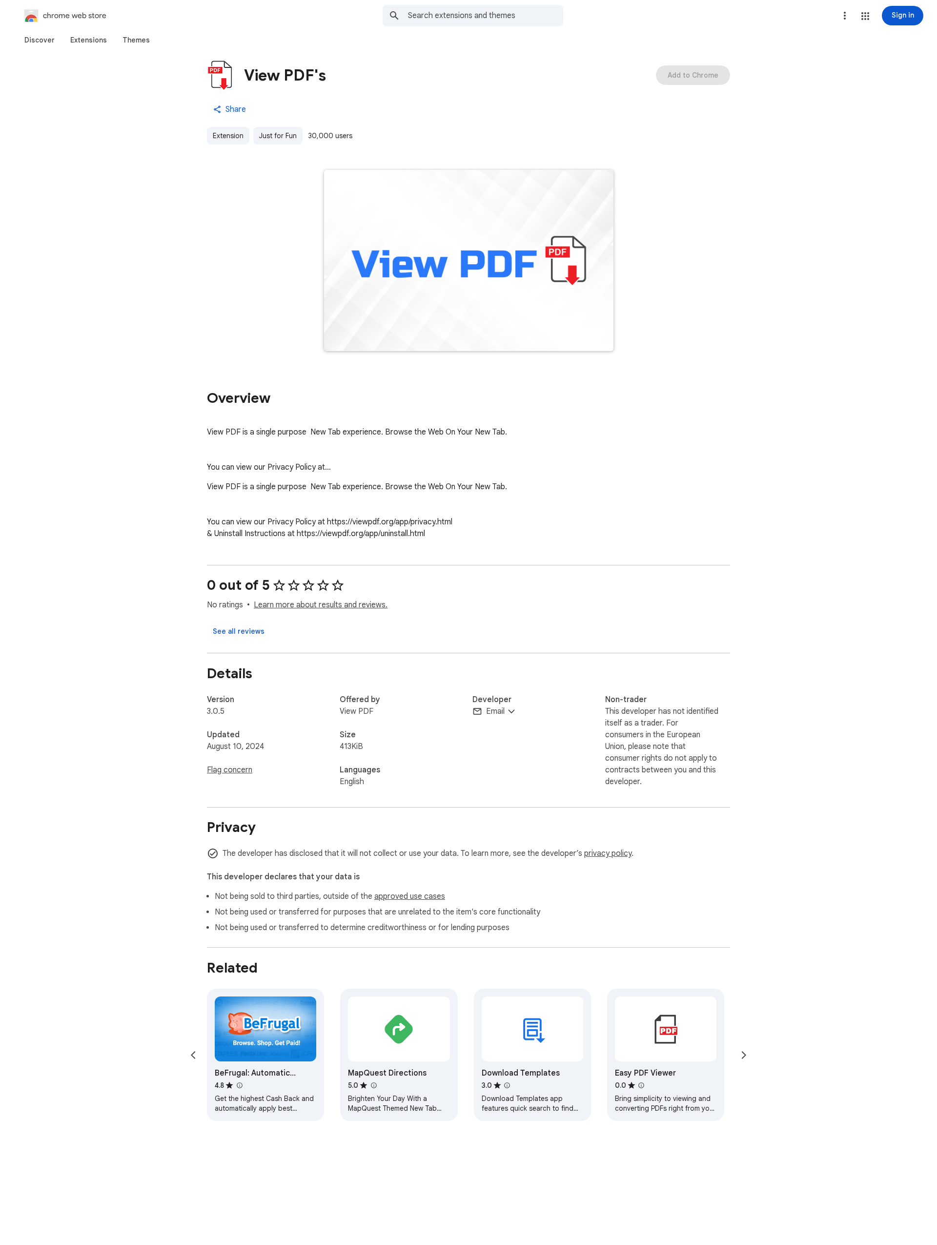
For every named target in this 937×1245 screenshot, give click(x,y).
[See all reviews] (238, 631)
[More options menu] (845, 15)
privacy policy (607, 853)
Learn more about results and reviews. (320, 605)
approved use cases (409, 896)
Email (495, 711)
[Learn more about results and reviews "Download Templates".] (507, 1085)
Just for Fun (278, 135)
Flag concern (229, 770)
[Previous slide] (193, 1055)
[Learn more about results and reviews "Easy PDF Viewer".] (641, 1085)
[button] (865, 16)
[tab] (39, 40)
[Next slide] (744, 1055)
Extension (228, 135)
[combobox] (485, 15)
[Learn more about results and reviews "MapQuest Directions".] (373, 1085)
